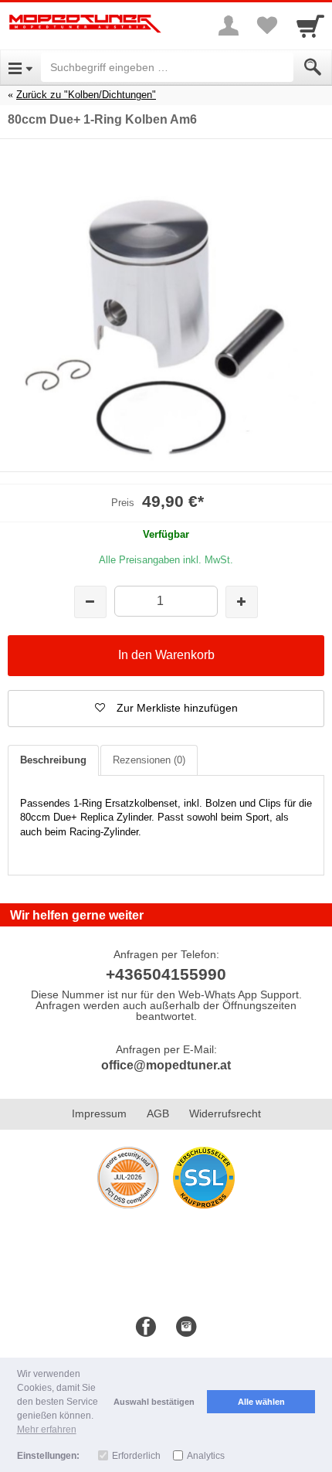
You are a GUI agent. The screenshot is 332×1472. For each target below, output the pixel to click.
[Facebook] (146, 1327)
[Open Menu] (20, 67)
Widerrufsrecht (225, 1113)
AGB (158, 1113)
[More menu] (228, 25)
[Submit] (312, 67)
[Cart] (310, 25)
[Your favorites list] (267, 25)
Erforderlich (136, 1455)
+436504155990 (166, 974)
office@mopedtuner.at (166, 1065)
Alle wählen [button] (261, 1401)
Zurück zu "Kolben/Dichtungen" (86, 94)
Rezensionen (149, 760)
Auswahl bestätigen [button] (154, 1401)
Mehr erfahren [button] (46, 1429)
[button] (166, 708)
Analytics (206, 1455)
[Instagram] (186, 1327)
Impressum (99, 1113)
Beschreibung (53, 760)
